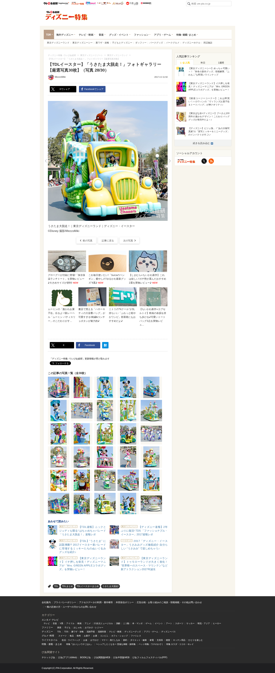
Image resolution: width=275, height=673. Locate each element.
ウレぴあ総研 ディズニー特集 (78, 3)
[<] (46, 161)
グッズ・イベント (119, 34)
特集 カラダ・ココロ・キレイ (180, 644)
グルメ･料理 (48, 635)
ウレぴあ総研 (51, 3)
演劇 (118, 623)
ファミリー (47, 627)
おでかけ (94, 640)
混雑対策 (102, 631)
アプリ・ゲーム (162, 34)
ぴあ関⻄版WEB (102, 657)
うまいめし (104, 3)
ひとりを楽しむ (195, 640)
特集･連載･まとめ (186, 34)
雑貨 (168, 640)
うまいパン (118, 3)
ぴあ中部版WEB (121, 657)
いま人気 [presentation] (185, 62)
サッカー (190, 623)
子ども (67, 627)
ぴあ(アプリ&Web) (67, 657)
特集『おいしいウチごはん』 (79, 644)
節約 (125, 640)
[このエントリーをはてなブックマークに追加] (105, 345)
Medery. (146, 3)
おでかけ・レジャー (94, 627)
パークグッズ (156, 42)
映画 (79, 623)
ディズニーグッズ (132, 631)
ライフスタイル (49, 640)
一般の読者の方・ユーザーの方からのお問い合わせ (70, 607)
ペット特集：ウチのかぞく (151, 644)
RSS (211, 161)
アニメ (88, 623)
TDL (56, 586)
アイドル (70, 623)
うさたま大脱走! (110, 586)
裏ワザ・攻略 (102, 42)
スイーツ (62, 636)
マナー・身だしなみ (111, 640)
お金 (85, 640)
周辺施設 (207, 42)
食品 (72, 636)
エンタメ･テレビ (50, 619)
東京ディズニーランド (58, 42)
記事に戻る (108, 240)
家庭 (59, 627)
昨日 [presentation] (203, 62)
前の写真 (87, 240)
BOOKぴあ (85, 657)
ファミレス (136, 636)
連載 (50, 644)
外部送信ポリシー (125, 602)
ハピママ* (64, 3)
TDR (48, 34)
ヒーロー (217, 623)
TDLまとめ (67, 586)
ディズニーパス (168, 631)
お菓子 (87, 636)
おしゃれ (78, 627)
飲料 (79, 636)
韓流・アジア (204, 623)
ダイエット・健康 (138, 640)
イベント (159, 623)
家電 (152, 640)
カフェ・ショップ (119, 636)
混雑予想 (91, 631)
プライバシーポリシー (65, 602)
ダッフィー (140, 42)
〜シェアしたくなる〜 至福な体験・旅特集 (116, 644)
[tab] (185, 62)
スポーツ (179, 623)
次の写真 (128, 240)
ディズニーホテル (191, 42)
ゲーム (149, 623)
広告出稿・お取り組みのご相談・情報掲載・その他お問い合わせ (169, 602)
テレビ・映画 (86, 34)
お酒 (95, 636)
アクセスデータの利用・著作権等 (96, 602)
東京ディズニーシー (82, 42)
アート (169, 623)
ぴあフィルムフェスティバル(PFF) (149, 657)
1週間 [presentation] (221, 62)
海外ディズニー (64, 34)
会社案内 (46, 602)
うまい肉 (132, 3)
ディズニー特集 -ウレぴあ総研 (66, 15)
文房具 (160, 640)
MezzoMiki (60, 77)
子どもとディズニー (122, 42)
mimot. (91, 3)
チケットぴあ (48, 657)
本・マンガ (137, 623)
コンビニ (104, 636)
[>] (170, 161)
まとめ (58, 644)
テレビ (47, 623)
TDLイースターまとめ (88, 586)
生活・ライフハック (71, 640)
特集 (44, 644)
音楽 (101, 34)
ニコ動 (126, 623)
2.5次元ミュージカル (103, 623)
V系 (61, 623)
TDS (66, 631)
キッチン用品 (179, 640)
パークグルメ (172, 42)
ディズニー (47, 631)
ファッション (141, 34)
